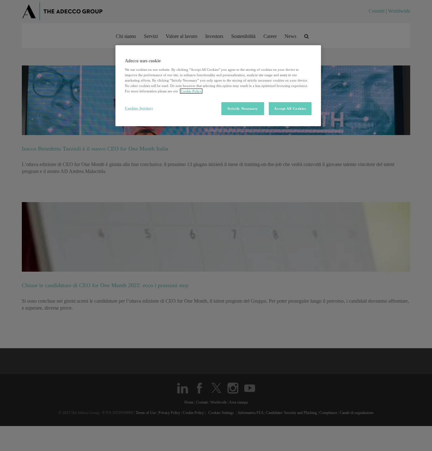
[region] (218, 86)
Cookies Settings (139, 108)
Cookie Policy (191, 91)
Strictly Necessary (242, 108)
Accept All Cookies (290, 108)
